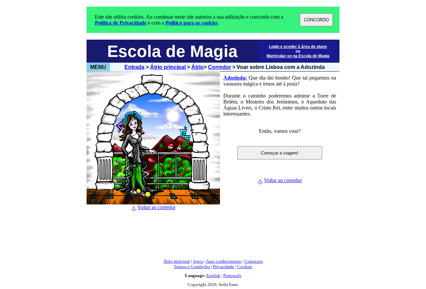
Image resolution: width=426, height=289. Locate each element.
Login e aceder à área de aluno (298, 46)
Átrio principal (168, 67)
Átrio (197, 67)
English (213, 275)
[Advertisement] (213, 238)
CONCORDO (316, 19)
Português (232, 275)
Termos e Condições (192, 266)
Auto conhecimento (224, 261)
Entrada (134, 67)
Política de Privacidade (120, 23)
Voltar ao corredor (156, 207)
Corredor (219, 67)
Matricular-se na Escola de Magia (298, 56)
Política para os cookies (191, 23)
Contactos (254, 261)
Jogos (198, 261)
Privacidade (223, 266)
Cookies (244, 266)
